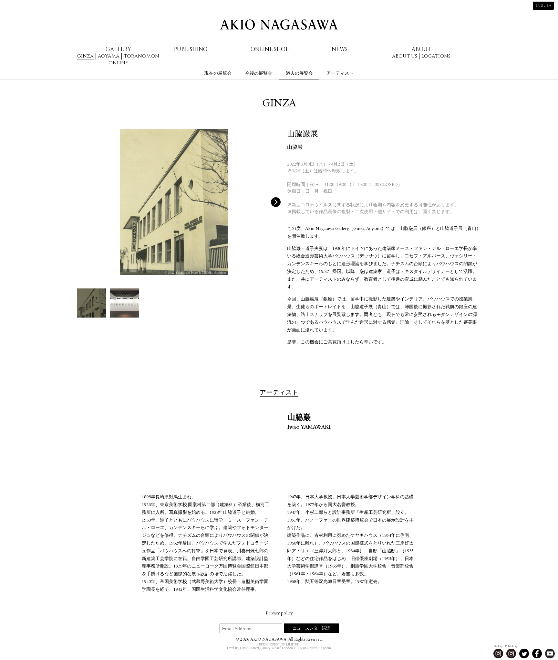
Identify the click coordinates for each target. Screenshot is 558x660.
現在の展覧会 (218, 73)
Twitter (524, 653)
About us (404, 56)
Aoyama (108, 56)
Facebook (537, 653)
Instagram (498, 653)
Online (118, 63)
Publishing (191, 49)
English (543, 6)
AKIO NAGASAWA (279, 24)
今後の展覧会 (258, 73)
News (339, 49)
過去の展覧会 (299, 73)
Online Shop (270, 49)
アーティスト (340, 73)
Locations (435, 56)
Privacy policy (279, 613)
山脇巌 (295, 147)
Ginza (85, 56)
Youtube (550, 653)
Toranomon (141, 56)
